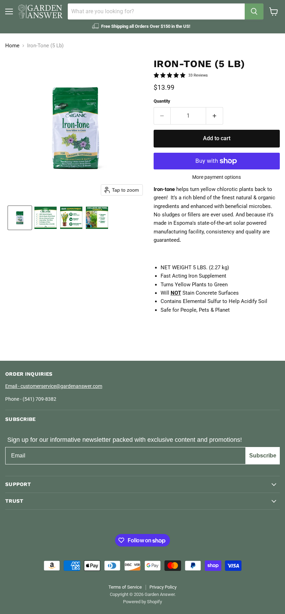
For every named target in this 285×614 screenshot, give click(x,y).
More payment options (216, 177)
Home (12, 46)
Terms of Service (125, 587)
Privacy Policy (163, 587)
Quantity (162, 101)
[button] (20, 218)
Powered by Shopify (142, 601)
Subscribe (262, 455)
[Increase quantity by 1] (214, 116)
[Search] (254, 11)
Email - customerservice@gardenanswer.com (53, 386)
